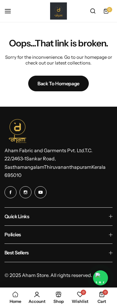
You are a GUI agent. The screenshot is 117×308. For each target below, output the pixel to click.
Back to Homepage (59, 83)
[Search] (92, 11)
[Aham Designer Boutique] (58, 11)
